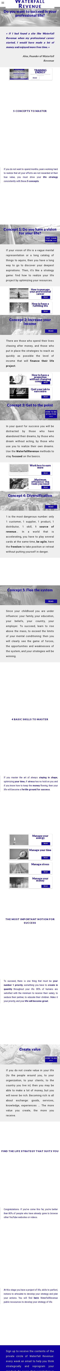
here (36, 1298)
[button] (3, 3)
